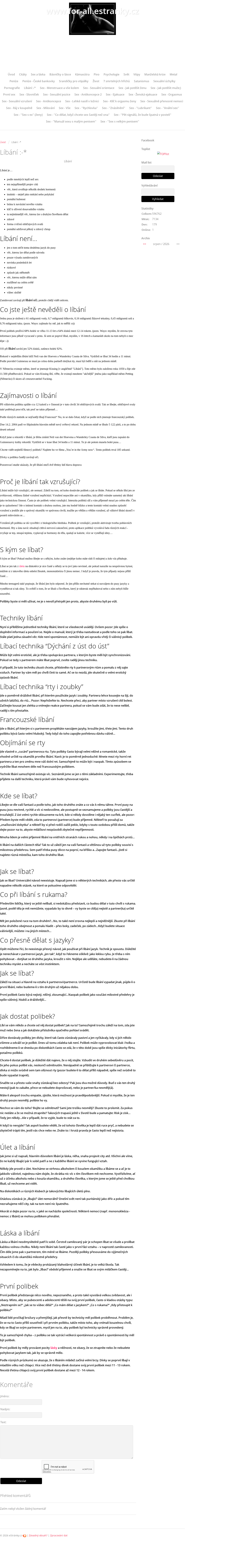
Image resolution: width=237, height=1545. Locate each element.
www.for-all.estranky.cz (92, 10)
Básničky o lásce (60, 74)
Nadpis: (5, 1409)
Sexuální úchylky (164, 81)
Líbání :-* (30, 88)
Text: (3, 1422)
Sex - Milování (45, 108)
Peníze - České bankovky (38, 81)
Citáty (23, 74)
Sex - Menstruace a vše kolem (59, 88)
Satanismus (141, 81)
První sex (9, 94)
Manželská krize (155, 74)
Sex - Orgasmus (171, 94)
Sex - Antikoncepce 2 (88, 94)
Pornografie (12, 88)
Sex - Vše (64, 108)
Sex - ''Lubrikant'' (140, 108)
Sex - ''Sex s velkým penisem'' (119, 121)
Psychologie (111, 74)
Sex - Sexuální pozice (56, 94)
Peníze (14, 81)
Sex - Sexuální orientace (98, 88)
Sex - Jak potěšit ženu (132, 88)
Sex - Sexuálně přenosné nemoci (161, 101)
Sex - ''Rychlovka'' (86, 108)
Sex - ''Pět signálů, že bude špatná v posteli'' (142, 115)
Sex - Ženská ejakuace (143, 94)
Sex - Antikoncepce (48, 101)
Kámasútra (82, 74)
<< (144, 244)
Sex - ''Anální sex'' (167, 108)
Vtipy (136, 74)
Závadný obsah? (38, 1535)
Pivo (96, 74)
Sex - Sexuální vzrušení (17, 101)
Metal (173, 74)
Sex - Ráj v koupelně (19, 108)
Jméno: (4, 1396)
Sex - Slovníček (29, 94)
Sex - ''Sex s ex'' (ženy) (28, 115)
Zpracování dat (58, 1535)
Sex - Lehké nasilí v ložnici (82, 101)
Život (96, 81)
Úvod (11, 74)
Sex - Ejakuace (115, 94)
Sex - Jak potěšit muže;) (166, 88)
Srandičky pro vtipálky (73, 81)
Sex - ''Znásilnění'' (113, 108)
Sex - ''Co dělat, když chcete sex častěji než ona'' (78, 115)
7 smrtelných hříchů (116, 81)
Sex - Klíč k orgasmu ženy (119, 101)
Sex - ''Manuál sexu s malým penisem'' (71, 121)
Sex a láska (38, 74)
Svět (126, 74)
